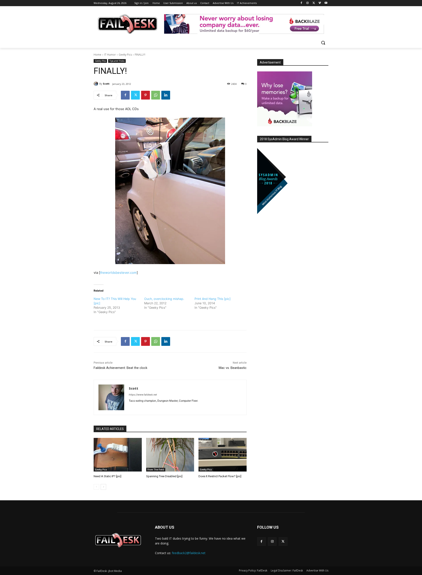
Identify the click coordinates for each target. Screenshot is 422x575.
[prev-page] (96, 487)
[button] (323, 42)
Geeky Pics (125, 54)
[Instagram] (307, 3)
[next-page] (103, 487)
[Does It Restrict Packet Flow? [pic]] (222, 455)
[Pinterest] (145, 95)
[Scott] (96, 84)
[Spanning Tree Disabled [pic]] (170, 455)
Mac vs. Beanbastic (233, 368)
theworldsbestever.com (118, 272)
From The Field (155, 469)
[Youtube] (325, 3)
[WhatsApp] (155, 95)
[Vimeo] (319, 3)
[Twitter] (313, 3)
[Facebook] (301, 3)
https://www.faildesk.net (143, 394)
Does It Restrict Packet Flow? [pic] (219, 476)
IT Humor (110, 54)
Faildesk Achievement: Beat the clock (120, 368)
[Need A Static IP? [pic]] (118, 455)
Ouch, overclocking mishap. (164, 299)
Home (97, 54)
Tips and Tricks (116, 60)
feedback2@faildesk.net (189, 553)
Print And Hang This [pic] (213, 299)
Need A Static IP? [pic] (107, 476)
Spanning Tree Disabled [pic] (164, 476)
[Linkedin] (165, 95)
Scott (106, 83)
